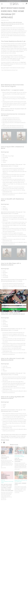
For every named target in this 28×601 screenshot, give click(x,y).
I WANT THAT (14, 309)
